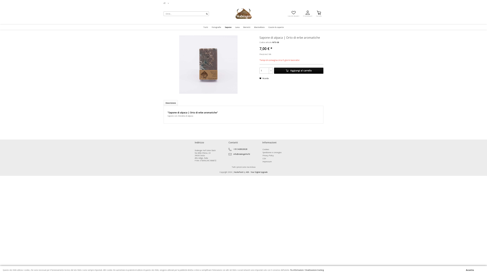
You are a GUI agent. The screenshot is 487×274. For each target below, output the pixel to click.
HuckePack (238, 172)
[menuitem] (196, 13)
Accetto (470, 270)
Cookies (266, 149)
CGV (264, 158)
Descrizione (171, 103)
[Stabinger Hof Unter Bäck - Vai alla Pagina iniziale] (243, 13)
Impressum (267, 161)
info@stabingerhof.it (241, 154)
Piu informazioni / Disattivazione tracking (307, 270)
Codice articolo (265, 42)
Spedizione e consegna (272, 152)
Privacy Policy (268, 155)
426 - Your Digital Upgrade (257, 172)
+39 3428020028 (240, 149)
